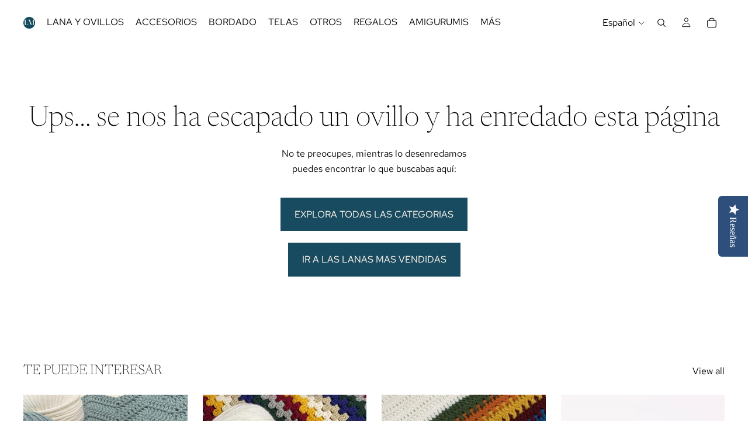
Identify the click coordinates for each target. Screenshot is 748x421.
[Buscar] (661, 23)
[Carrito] (712, 23)
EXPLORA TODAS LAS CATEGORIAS (374, 214)
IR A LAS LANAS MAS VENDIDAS (374, 259)
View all (708, 371)
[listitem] (491, 22)
